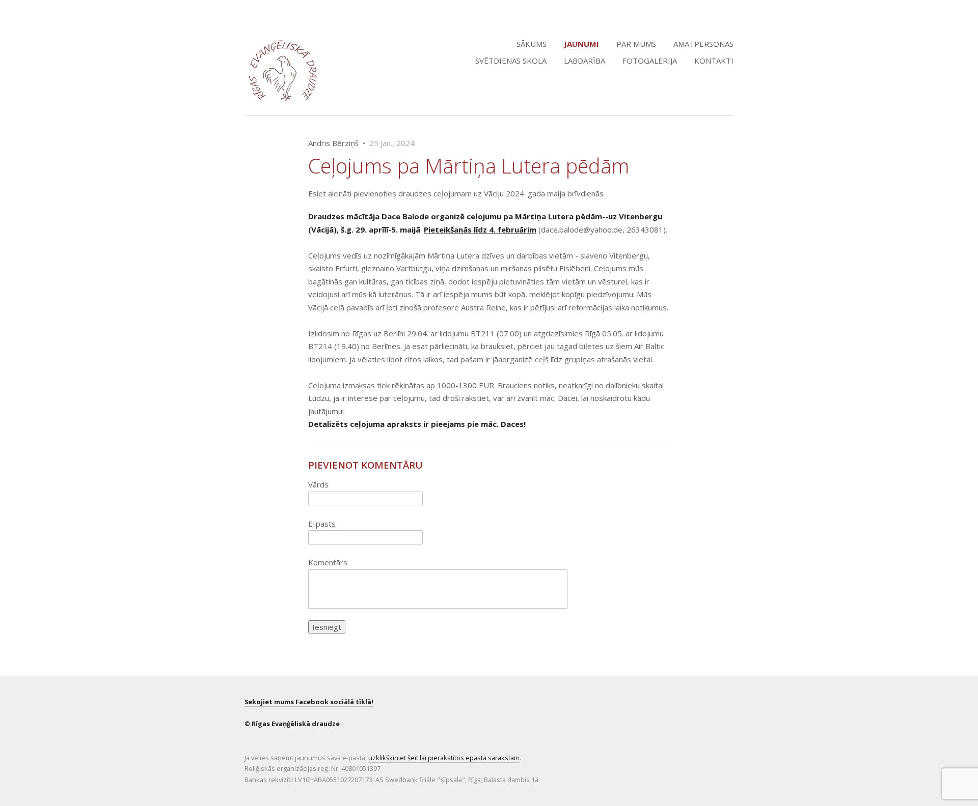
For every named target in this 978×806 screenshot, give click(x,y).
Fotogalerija (649, 60)
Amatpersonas (703, 44)
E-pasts (322, 524)
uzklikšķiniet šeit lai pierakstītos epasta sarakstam (444, 757)
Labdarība (584, 60)
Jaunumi (581, 44)
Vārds (318, 484)
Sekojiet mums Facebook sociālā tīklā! (308, 701)
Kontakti (714, 60)
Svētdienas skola (511, 60)
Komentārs (327, 562)
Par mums (636, 44)
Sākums (532, 44)
